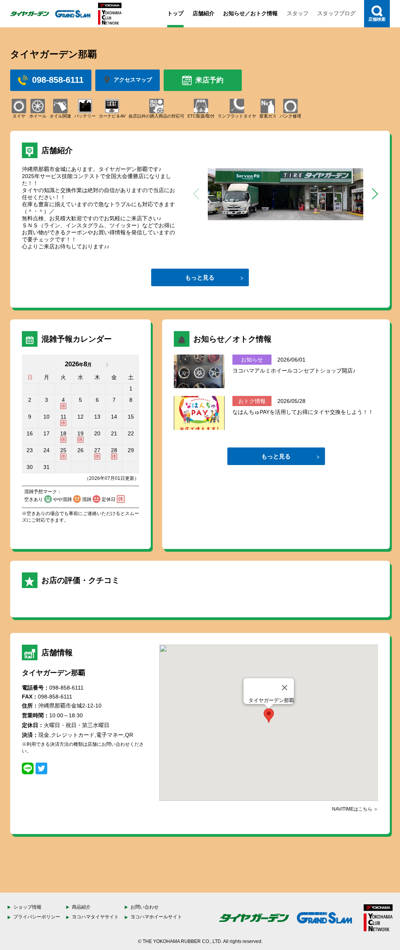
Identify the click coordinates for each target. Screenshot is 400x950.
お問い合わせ (144, 907)
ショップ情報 (27, 907)
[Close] (284, 687)
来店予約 (209, 80)
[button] (374, 194)
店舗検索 (377, 19)
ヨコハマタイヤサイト (95, 917)
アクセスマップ (133, 80)
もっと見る (199, 277)
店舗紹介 (203, 13)
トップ (175, 13)
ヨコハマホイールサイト (156, 917)
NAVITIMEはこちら (352, 809)
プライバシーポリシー (36, 917)
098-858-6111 (58, 80)
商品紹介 (81, 907)
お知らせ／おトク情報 (250, 13)
